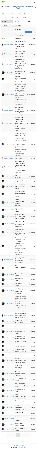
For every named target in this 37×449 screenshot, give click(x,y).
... (22, 104)
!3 (24, 146)
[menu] (14, 447)
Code (5, 17)
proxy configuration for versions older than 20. (20, 186)
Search (28, 32)
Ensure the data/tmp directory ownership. (20, 373)
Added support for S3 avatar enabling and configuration (20, 315)
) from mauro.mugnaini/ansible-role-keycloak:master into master (20, 101)
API (25, 447)
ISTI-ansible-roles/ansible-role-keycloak (16, 10)
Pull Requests (14, 17)
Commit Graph (17, 25)
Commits (7, 21)
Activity (24, 17)
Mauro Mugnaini (8, 44)
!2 (24, 245)
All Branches (19, 35)
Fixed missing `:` (20, 158)
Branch (19, 21)
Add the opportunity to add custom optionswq (20, 360)
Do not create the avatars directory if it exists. (20, 384)
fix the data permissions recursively (18, 367)
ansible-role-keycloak (25, 7)
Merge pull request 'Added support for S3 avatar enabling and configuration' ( (20, 300)
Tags (31, 21)
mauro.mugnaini (10, 7)
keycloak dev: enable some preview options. (20, 407)
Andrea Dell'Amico (9, 72)
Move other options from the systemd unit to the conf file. (20, 216)
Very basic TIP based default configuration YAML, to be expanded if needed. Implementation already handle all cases (20, 123)
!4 (16, 97)
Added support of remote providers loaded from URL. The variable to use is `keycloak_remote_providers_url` (20, 167)
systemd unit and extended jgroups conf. (20, 331)
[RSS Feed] (35, 7)
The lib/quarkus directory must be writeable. (20, 418)
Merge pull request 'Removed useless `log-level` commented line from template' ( (20, 241)
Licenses (20, 447)
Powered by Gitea (19, 445)
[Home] (3, 2)
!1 (16, 303)
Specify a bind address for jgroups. (19, 209)
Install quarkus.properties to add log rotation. (20, 396)
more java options (20, 346)
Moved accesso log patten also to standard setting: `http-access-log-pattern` (20, 44)
